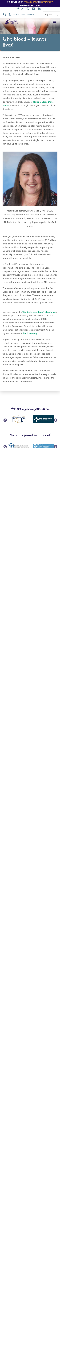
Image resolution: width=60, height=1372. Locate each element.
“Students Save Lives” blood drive (39, 312)
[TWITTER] (23, 9)
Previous (4, 420)
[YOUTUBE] (34, 9)
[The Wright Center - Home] (10, 21)
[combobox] (51, 15)
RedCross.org (30, 333)
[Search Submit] (5, 14)
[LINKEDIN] (40, 9)
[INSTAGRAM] (28, 9)
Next (55, 420)
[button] (54, 21)
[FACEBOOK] (18, 9)
